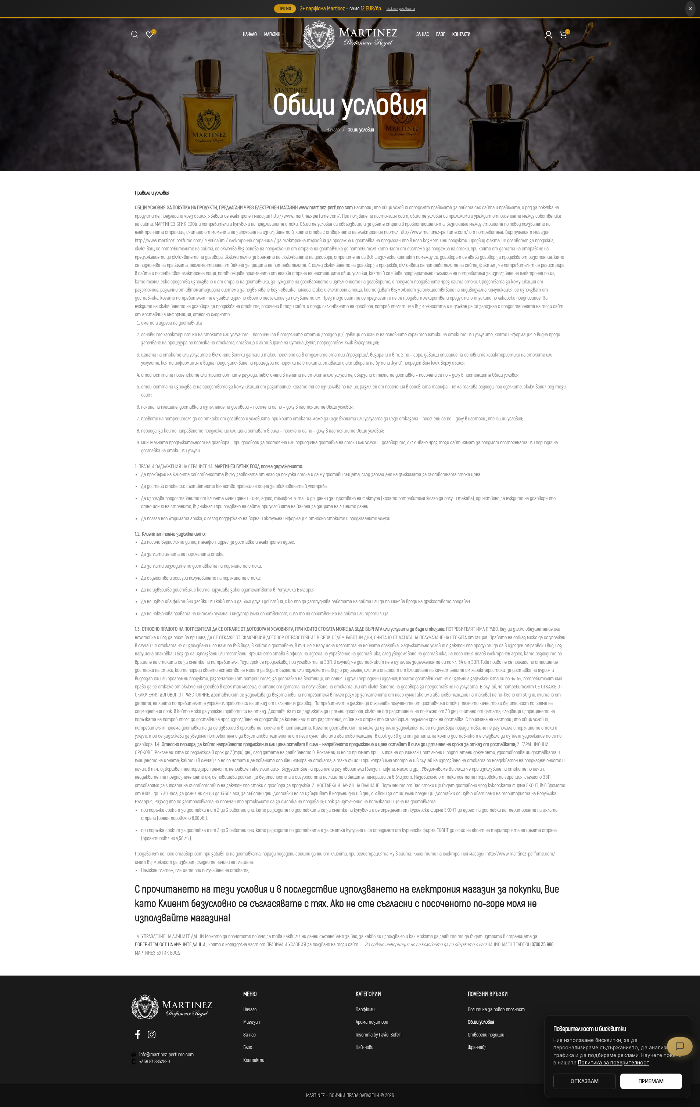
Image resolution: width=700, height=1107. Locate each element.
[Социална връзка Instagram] (151, 1035)
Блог (247, 1047)
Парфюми (365, 1009)
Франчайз (477, 1047)
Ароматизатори (372, 1022)
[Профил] (548, 34)
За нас (249, 1035)
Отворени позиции (486, 1035)
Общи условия (481, 1022)
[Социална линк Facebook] (137, 1035)
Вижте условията (401, 8)
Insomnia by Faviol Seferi (379, 1035)
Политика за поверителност (496, 1009)
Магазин (251, 1022)
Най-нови (364, 1047)
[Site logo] (350, 34)
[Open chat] (680, 1046)
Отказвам (585, 1081)
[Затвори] (690, 9)
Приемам (651, 1081)
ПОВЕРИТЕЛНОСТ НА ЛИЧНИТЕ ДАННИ (170, 944)
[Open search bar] (135, 34)
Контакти (253, 1060)
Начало (333, 130)
